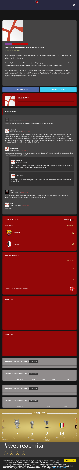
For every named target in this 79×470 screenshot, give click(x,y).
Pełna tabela (34, 361)
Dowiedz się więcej (59, 467)
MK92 (12, 191)
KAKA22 (13, 130)
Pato (12, 203)
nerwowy (14, 148)
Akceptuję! (70, 460)
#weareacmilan (25, 445)
